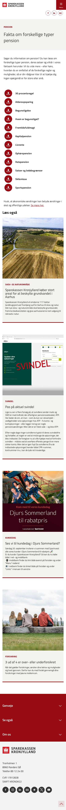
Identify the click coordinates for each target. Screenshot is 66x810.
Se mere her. (37, 205)
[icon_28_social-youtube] (49, 790)
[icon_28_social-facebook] (5, 790)
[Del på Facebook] (48, 13)
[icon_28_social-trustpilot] (34, 790)
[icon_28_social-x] (42, 790)
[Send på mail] (60, 13)
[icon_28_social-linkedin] (20, 790)
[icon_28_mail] (27, 790)
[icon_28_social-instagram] (13, 790)
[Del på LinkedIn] (54, 13)
